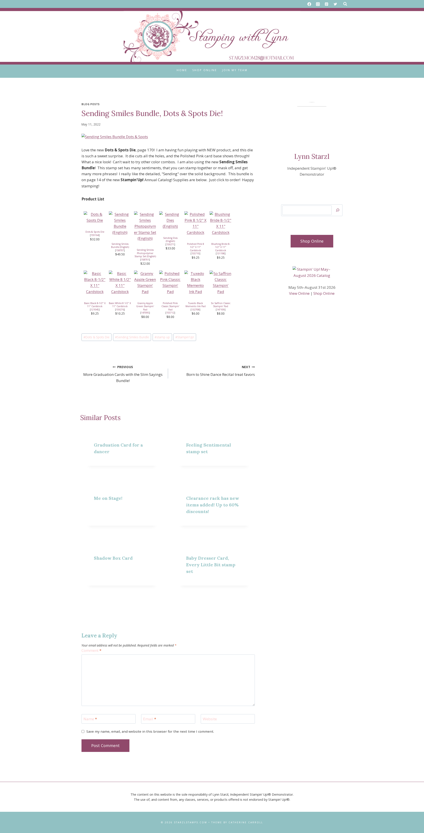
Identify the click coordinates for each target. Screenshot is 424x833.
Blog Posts (90, 104)
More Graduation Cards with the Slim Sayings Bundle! (123, 374)
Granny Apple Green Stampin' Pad (145, 306)
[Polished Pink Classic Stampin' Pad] (170, 282)
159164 (95, 235)
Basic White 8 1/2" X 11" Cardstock (120, 305)
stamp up (162, 337)
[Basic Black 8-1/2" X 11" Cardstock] (95, 282)
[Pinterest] (326, 4)
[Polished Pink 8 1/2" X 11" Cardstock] (195, 223)
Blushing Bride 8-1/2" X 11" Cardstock (220, 247)
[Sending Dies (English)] (170, 220)
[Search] (337, 210)
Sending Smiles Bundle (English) (120, 245)
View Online (299, 293)
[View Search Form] (345, 4)
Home (182, 70)
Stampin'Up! (184, 337)
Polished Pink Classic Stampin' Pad (170, 306)
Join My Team (235, 70)
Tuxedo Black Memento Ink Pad (196, 305)
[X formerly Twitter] (335, 4)
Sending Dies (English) (170, 239)
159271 (170, 244)
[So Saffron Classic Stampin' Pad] (221, 282)
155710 (195, 253)
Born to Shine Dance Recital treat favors (220, 371)
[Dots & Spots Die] (95, 217)
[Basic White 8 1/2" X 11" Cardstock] (120, 282)
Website (210, 719)
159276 (120, 309)
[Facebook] (309, 4)
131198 (221, 253)
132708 (195, 309)
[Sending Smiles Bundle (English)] (120, 223)
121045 (95, 309)
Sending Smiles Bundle (132, 337)
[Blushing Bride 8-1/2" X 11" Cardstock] (221, 223)
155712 (170, 312)
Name (90, 719)
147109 (221, 309)
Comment (91, 650)
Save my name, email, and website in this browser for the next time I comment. (150, 731)
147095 (145, 312)
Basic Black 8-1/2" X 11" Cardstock (95, 305)
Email (149, 719)
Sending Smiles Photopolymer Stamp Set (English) (145, 253)
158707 (120, 250)
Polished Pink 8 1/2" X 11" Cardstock (195, 247)
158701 (145, 259)
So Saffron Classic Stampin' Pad (220, 305)
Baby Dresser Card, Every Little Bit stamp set (210, 564)
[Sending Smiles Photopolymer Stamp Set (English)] (145, 226)
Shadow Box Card (113, 558)
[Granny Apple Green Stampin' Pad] (145, 282)
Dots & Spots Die (94, 231)
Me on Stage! (108, 498)
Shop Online (204, 70)
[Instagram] (318, 4)
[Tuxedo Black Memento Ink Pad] (195, 282)
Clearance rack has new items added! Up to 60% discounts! (212, 504)
